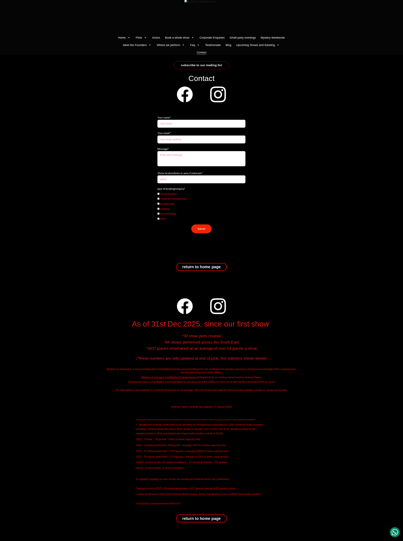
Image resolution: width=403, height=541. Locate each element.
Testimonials (213, 45)
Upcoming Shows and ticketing (255, 45)
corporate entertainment (173, 198)
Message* (163, 149)
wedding (164, 209)
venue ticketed (168, 194)
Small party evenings (243, 37)
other (162, 218)
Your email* (164, 133)
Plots (139, 37)
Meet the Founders (135, 45)
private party (166, 204)
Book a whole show (177, 37)
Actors (156, 37)
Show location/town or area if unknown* (179, 173)
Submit (201, 229)
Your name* (164, 117)
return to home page (201, 267)
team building (167, 213)
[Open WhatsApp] (395, 532)
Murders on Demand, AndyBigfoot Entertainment (168, 377)
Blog (228, 45)
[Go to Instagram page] (218, 94)
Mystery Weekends (273, 37)
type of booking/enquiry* (171, 189)
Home (122, 37)
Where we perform (168, 45)
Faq (192, 45)
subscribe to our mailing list (201, 65)
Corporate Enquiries (212, 37)
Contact (201, 52)
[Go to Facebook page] (185, 94)
